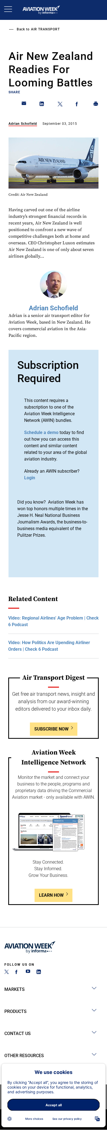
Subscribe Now (51, 729)
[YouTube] (28, 972)
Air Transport (45, 29)
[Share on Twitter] (60, 105)
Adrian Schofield (23, 124)
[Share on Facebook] (77, 105)
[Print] (96, 105)
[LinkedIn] (38, 972)
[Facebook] (17, 972)
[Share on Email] (24, 105)
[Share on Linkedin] (42, 105)
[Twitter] (6, 972)
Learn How (51, 895)
